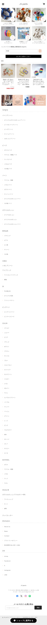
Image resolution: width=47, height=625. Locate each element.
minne (6, 556)
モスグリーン (8, 374)
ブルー (6, 360)
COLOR (4, 323)
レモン (6, 383)
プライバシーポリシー (10, 540)
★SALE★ (5, 490)
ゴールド (6, 328)
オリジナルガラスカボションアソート (15, 120)
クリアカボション (9, 215)
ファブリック (6, 270)
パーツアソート (7, 115)
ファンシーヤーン (9, 300)
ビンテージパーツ (9, 312)
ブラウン (6, 351)
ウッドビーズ (8, 159)
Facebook (7, 561)
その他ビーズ (8, 168)
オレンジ (6, 439)
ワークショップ (8, 499)
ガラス (6, 464)
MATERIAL (5, 460)
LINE (5, 575)
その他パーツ (8, 203)
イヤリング (7, 235)
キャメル (6, 356)
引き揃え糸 (7, 291)
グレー (6, 444)
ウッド (6, 478)
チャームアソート (9, 134)
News (6, 531)
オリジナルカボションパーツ (12, 198)
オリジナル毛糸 (8, 296)
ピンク (6, 425)
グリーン (6, 416)
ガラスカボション (8, 210)
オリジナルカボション (10, 219)
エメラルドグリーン (10, 397)
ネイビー (6, 448)
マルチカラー (8, 430)
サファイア (7, 370)
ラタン (6, 483)
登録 (38, 607)
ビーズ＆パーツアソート (11, 124)
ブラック (6, 342)
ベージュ (6, 411)
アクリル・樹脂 (8, 180)
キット (6, 504)
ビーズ (4, 145)
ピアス (6, 240)
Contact (6, 536)
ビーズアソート (8, 129)
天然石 (4, 261)
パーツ (4, 175)
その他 (6, 254)
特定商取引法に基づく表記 (12, 545)
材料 (5, 508)
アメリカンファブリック (11, 275)
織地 (5, 279)
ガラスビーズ (8, 150)
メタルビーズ (8, 164)
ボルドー (6, 388)
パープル (6, 402)
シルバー (6, 332)
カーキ (6, 453)
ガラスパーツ (8, 189)
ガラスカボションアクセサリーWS (13, 494)
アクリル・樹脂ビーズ (10, 155)
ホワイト (6, 346)
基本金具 (5, 231)
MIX (5, 434)
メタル (6, 474)
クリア (6, 337)
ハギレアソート (7, 265)
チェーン (6, 249)
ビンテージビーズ (9, 316)
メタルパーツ (8, 185)
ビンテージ (6, 307)
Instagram (7, 570)
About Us (7, 526)
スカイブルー (8, 365)
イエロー (6, 379)
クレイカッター (7, 515)
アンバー (6, 407)
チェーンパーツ (8, 194)
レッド (6, 420)
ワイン (6, 393)
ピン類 (6, 245)
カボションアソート (10, 138)
